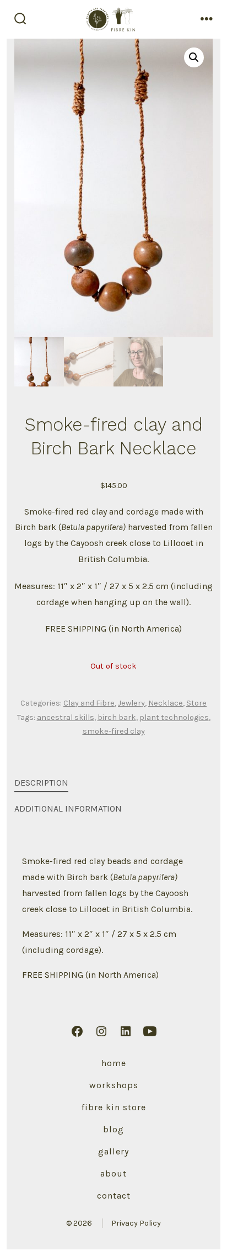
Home (113, 1063)
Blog (113, 1129)
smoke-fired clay (114, 731)
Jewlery (131, 703)
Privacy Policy (136, 1223)
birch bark (117, 717)
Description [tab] (41, 782)
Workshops (113, 1085)
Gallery (113, 1151)
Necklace (165, 703)
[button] (194, 57)
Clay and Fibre (89, 703)
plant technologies (174, 717)
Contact (114, 1195)
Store (196, 703)
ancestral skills (65, 717)
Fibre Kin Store (114, 1107)
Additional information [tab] (68, 808)
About (113, 1173)
